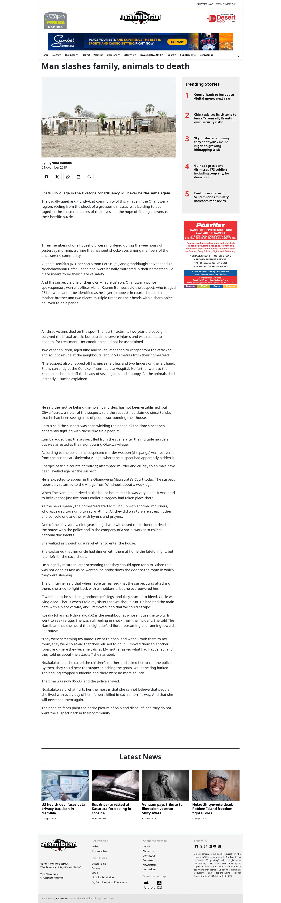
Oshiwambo (206, 55)
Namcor (98, 55)
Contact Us (149, 855)
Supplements (188, 55)
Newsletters (149, 864)
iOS (159, 887)
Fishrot (86, 55)
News (55, 55)
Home (45, 55)
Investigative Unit (150, 55)
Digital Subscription (226, 4)
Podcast (96, 868)
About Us (148, 851)
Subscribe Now (205, 4)
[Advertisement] (108, 231)
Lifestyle (129, 55)
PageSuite (61, 898)
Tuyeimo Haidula (59, 163)
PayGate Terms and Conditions (109, 882)
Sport (171, 55)
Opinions (112, 55)
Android (149, 887)
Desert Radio (99, 863)
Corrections (149, 869)
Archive (96, 846)
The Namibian (85, 898)
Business (70, 55)
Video (95, 873)
